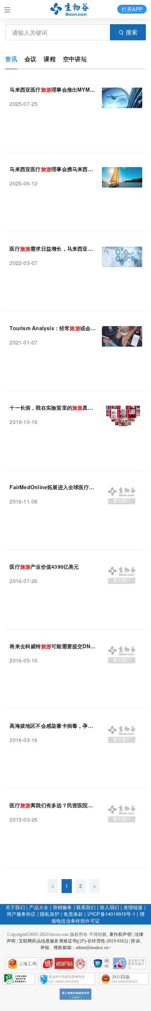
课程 (49, 59)
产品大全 (38, 907)
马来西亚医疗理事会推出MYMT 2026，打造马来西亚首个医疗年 (53, 89)
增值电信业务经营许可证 (97, 917)
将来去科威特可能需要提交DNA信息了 (53, 646)
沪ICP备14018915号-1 (111, 913)
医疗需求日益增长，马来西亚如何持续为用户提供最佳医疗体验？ (53, 248)
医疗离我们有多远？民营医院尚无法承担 (53, 805)
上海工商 (28, 963)
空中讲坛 (75, 59)
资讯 (11, 59)
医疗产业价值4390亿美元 (44, 566)
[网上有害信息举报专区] (75, 994)
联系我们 (86, 907)
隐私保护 (49, 913)
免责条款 (73, 913)
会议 (30, 59)
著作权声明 (120, 934)
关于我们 (15, 907)
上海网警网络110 (64, 963)
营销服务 (62, 907)
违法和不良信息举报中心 (129, 963)
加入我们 (109, 907)
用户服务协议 (21, 913)
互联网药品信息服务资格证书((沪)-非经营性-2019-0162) (73, 941)
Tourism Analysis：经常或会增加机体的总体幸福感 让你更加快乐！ (53, 328)
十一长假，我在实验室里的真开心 (53, 407)
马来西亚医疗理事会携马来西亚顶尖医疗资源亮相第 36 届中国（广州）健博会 (53, 169)
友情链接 (133, 907)
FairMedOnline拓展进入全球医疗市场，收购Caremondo (53, 487)
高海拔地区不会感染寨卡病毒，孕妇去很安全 (53, 725)
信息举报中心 (19, 979)
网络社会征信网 (106, 963)
